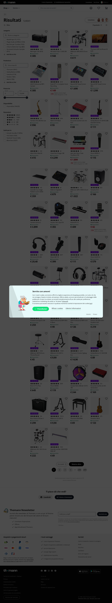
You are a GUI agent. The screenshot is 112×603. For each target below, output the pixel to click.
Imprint (88, 314)
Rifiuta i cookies (57, 308)
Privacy (95, 314)
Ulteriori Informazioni (73, 308)
